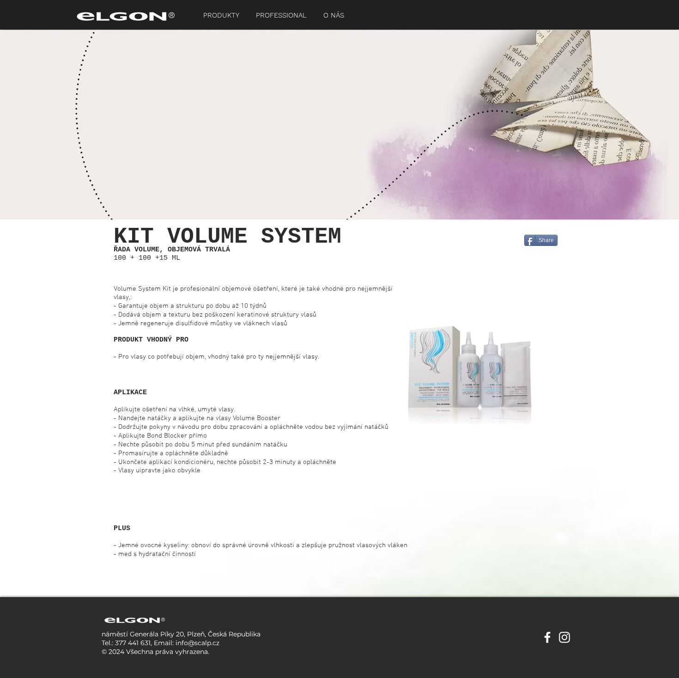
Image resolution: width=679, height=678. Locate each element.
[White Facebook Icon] (547, 637)
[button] (221, 15)
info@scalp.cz (197, 643)
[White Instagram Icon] (564, 637)
